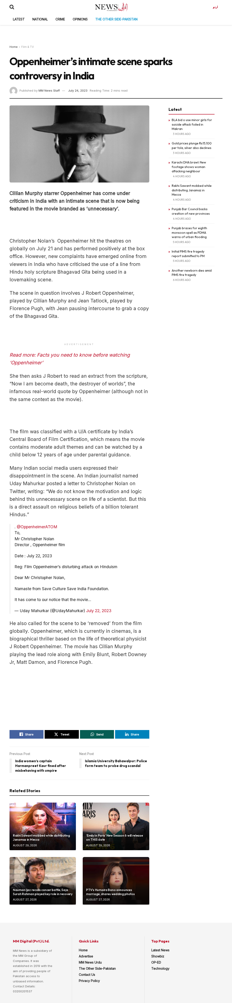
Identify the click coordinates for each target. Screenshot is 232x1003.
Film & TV (27, 47)
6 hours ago (182, 280)
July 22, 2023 (98, 610)
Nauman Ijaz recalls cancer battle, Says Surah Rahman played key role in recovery (42, 892)
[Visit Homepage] (111, 6)
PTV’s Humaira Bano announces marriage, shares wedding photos (110, 892)
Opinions (80, 19)
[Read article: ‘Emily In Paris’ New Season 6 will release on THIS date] (116, 826)
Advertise (86, 956)
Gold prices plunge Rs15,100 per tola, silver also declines (192, 145)
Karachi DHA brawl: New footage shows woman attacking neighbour (189, 166)
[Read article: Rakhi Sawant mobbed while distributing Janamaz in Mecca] (43, 826)
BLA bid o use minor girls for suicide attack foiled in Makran (192, 124)
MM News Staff (49, 90)
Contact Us (87, 974)
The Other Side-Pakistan (116, 19)
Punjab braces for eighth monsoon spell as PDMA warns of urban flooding (189, 232)
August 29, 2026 (25, 845)
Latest (19, 19)
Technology (160, 968)
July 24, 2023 (77, 90)
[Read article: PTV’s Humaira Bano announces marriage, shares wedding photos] (116, 881)
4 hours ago (182, 176)
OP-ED (156, 962)
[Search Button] (12, 7)
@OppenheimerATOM (37, 526)
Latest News (160, 950)
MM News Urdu (90, 962)
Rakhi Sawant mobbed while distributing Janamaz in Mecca (192, 190)
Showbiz (157, 956)
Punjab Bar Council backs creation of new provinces (191, 211)
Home (14, 47)
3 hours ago (182, 134)
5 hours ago (182, 242)
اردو (215, 7)
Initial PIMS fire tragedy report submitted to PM (188, 253)
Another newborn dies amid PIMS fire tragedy (192, 272)
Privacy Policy (89, 981)
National (40, 19)
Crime (60, 19)
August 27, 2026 (25, 899)
